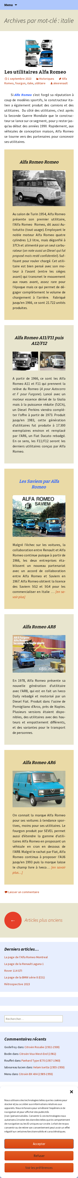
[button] (71, 1092)
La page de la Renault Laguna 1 (24, 964)
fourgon (20, 83)
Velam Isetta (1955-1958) (49, 1067)
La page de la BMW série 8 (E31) (24, 977)
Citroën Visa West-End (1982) (37, 1054)
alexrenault (60, 83)
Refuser (39, 1156)
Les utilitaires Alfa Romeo (35, 72)
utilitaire (40, 83)
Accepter (39, 1144)
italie (30, 83)
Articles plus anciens (36, 920)
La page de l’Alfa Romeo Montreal (26, 957)
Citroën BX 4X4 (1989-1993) (36, 1074)
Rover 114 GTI (13, 971)
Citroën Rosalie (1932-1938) (42, 1047)
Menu (8, 5)
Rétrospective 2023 (17, 984)
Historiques (46, 79)
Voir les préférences (39, 1168)
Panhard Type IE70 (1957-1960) (40, 1060)
